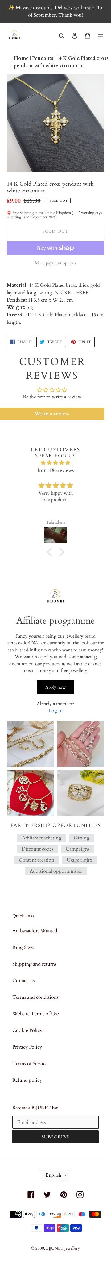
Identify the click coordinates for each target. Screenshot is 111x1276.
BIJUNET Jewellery (63, 1248)
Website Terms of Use (35, 1013)
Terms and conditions (35, 997)
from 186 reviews (56, 470)
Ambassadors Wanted (34, 930)
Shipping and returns (34, 964)
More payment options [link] (55, 263)
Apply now (55, 687)
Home (22, 58)
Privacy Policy (27, 1047)
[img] (55, 463)
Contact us (23, 980)
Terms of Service (29, 1063)
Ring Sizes (23, 947)
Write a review (52, 413)
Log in (55, 710)
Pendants (43, 58)
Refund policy (27, 1080)
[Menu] (100, 35)
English (53, 1175)
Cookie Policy (27, 1030)
